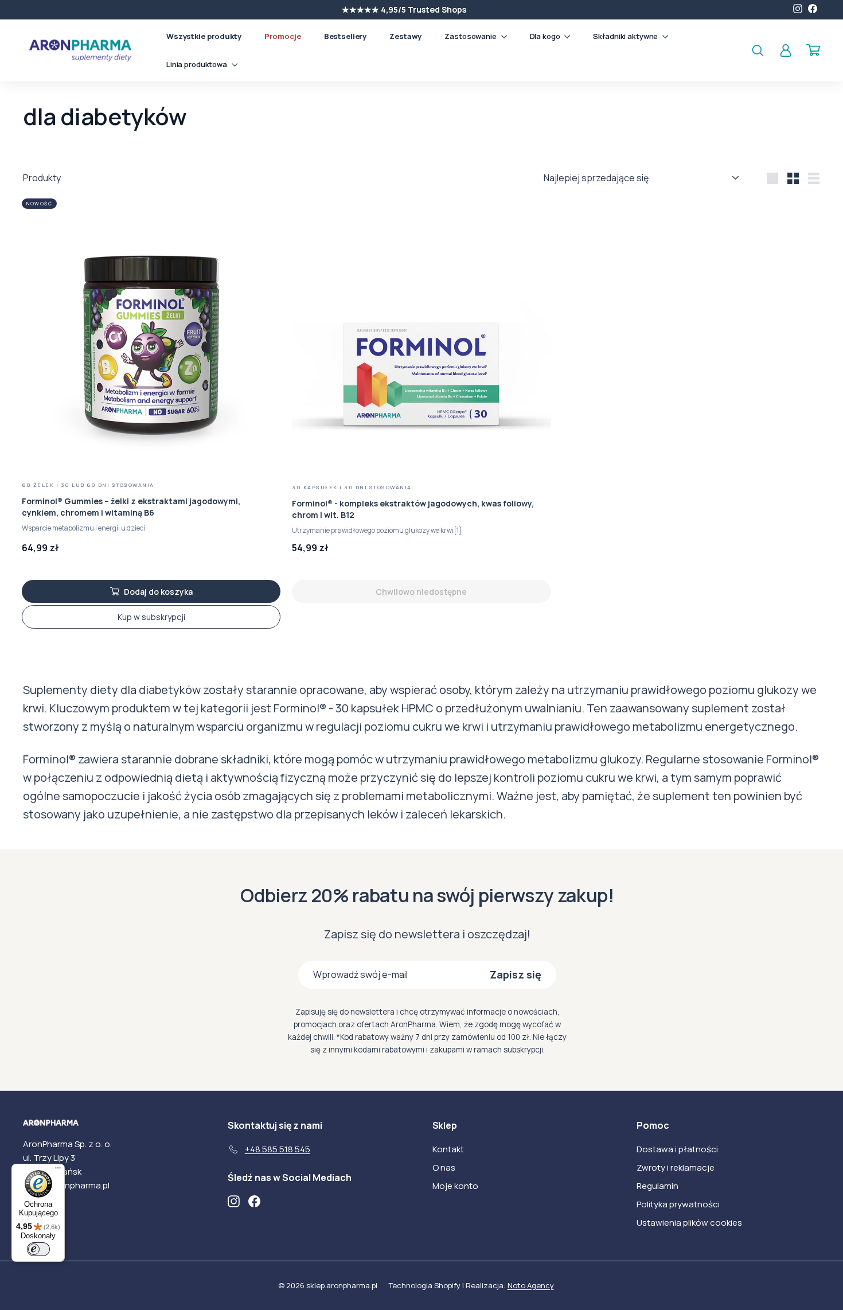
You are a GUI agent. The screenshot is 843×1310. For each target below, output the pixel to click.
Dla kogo (546, 36)
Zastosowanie (471, 36)
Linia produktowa (197, 64)
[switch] (38, 1249)
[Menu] (58, 1171)
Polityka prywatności (678, 1204)
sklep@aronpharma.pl (66, 1185)
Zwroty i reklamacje (676, 1167)
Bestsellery (345, 36)
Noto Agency (531, 1285)
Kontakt (448, 1149)
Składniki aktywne (626, 36)
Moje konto (455, 1186)
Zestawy (405, 36)
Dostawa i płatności (677, 1149)
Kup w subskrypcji (151, 616)
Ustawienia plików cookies (689, 1223)
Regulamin (657, 1186)
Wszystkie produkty (203, 36)
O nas (443, 1167)
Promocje (282, 36)
